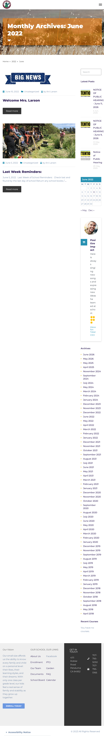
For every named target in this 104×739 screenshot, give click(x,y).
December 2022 (92, 412)
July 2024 (88, 383)
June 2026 (88, 354)
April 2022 (88, 425)
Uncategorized (31, 91)
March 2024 (89, 391)
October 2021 (90, 450)
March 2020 (89, 533)
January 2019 (90, 584)
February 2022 (91, 433)
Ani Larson (51, 91)
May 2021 (88, 471)
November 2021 (91, 446)
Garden (50, 668)
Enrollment (36, 662)
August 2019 (90, 559)
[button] (27, 732)
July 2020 (88, 516)
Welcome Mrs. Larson (21, 100)
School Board (37, 680)
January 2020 (90, 542)
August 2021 (90, 459)
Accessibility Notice (19, 732)
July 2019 (88, 563)
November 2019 (91, 550)
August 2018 (90, 605)
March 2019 (89, 575)
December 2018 (91, 588)
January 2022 (90, 437)
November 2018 (91, 592)
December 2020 (92, 492)
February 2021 (91, 484)
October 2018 (90, 596)
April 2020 (88, 529)
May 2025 (88, 363)
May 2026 (88, 358)
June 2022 (88, 416)
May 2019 (88, 567)
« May (84, 210)
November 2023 (92, 408)
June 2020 (89, 521)
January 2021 (90, 488)
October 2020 (90, 501)
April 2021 (88, 475)
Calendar (51, 680)
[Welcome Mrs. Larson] (28, 78)
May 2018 (88, 609)
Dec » (91, 210)
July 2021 (88, 463)
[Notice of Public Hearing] (85, 155)
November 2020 (92, 496)
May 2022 (88, 421)
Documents (36, 674)
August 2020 (90, 512)
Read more (12, 111)
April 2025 (88, 367)
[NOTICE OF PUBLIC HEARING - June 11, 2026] (85, 93)
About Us (35, 656)
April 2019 (88, 571)
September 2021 (92, 454)
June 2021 (88, 467)
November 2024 (92, 371)
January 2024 (90, 400)
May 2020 (88, 525)
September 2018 (92, 601)
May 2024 (88, 387)
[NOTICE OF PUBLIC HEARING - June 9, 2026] (85, 124)
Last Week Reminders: (22, 172)
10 (94, 192)
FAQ (48, 674)
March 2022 (89, 429)
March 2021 (89, 480)
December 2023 (92, 404)
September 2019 (92, 554)
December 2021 (91, 442)
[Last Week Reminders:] (39, 140)
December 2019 (91, 546)
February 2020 (91, 537)
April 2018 (88, 613)
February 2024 (91, 395)
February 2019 (91, 580)
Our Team (35, 668)
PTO (48, 662)
